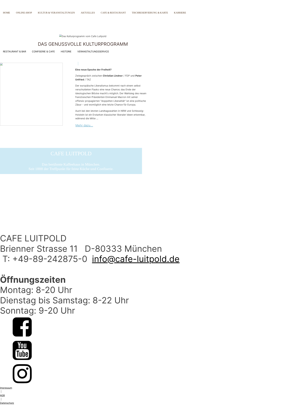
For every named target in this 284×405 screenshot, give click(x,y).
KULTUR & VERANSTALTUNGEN (56, 12)
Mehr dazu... (84, 125)
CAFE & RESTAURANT (113, 12)
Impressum (6, 387)
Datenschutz (7, 402)
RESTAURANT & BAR (14, 51)
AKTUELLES (88, 12)
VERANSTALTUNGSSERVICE (93, 51)
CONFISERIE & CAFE (43, 51)
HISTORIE (66, 51)
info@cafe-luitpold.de (136, 259)
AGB (2, 395)
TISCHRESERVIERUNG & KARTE (150, 12)
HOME (6, 12)
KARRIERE (180, 12)
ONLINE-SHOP (24, 12)
